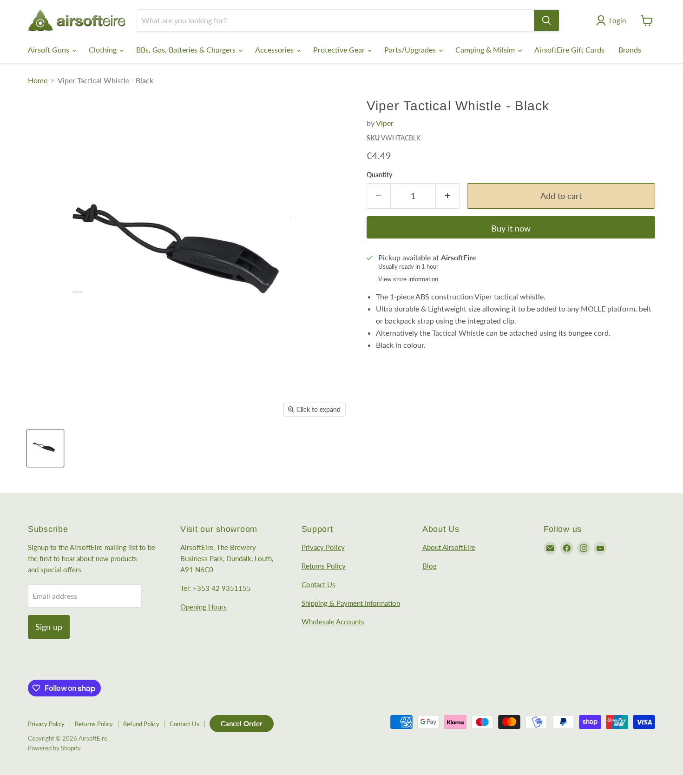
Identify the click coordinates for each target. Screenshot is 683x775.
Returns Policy (324, 566)
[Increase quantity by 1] (448, 196)
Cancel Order (242, 723)
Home (37, 80)
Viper (385, 123)
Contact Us (318, 584)
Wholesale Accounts (333, 621)
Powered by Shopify (54, 748)
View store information (408, 279)
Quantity (379, 175)
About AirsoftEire (448, 547)
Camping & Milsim (486, 49)
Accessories (275, 49)
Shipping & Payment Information (351, 603)
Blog (429, 566)
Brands (629, 49)
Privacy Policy (323, 547)
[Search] (546, 20)
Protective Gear (340, 49)
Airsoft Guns (49, 49)
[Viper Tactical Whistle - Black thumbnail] (45, 448)
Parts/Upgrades (411, 49)
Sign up (48, 627)
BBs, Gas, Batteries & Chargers (186, 49)
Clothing (103, 49)
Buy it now (511, 228)
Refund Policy (141, 724)
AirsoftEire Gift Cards (569, 49)
